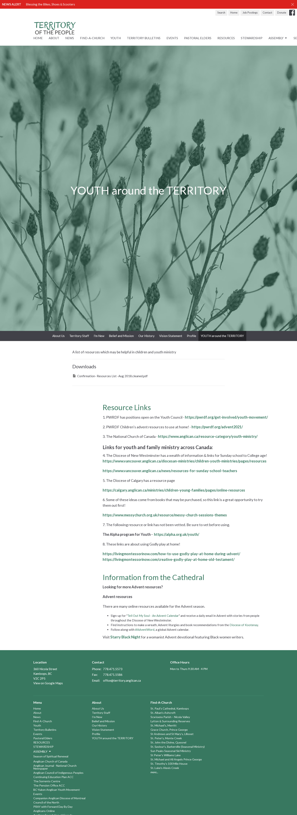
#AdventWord (144, 629)
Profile (191, 336)
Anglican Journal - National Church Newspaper (55, 767)
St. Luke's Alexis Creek (165, 768)
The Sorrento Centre (46, 781)
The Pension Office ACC (49, 785)
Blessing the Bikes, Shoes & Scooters (50, 4)
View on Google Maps (48, 683)
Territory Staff (79, 336)
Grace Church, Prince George (169, 729)
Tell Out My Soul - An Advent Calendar (153, 615)
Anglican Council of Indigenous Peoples (58, 772)
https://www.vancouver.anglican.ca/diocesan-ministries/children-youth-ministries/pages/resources (184, 461)
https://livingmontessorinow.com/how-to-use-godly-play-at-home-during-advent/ (171, 554)
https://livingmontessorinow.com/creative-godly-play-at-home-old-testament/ (169, 559)
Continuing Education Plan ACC (53, 777)
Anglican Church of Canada (50, 761)
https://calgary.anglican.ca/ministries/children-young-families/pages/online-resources (174, 490)
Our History (146, 336)
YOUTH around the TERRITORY (222, 336)
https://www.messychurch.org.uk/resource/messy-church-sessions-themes (165, 515)
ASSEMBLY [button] (40, 751)
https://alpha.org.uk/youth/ (176, 534)
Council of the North (46, 802)
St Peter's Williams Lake (166, 755)
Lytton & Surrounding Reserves (170, 721)
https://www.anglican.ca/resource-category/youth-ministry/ (208, 436)
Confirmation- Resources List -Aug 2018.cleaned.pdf (112, 376)
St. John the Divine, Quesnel (168, 742)
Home (233, 12)
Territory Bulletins (143, 38)
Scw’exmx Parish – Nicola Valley (170, 717)
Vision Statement (170, 336)
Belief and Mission (121, 336)
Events (172, 38)
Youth (116, 38)
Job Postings (250, 12)
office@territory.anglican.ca (122, 680)
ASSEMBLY (276, 38)
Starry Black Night (125, 637)
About (54, 38)
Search (221, 12)
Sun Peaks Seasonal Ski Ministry (171, 751)
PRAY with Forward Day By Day (53, 806)
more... (154, 772)
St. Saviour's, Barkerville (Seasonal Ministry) (178, 746)
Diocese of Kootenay (244, 625)
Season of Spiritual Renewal (50, 756)
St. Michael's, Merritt (164, 725)
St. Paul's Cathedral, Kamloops (170, 708)
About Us (58, 336)
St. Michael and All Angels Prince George (176, 759)
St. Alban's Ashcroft (163, 712)
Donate (281, 12)
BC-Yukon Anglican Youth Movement (56, 789)
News (69, 38)
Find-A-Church (92, 38)
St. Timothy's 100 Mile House (169, 763)
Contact (267, 12)
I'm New (99, 336)
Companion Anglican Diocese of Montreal (59, 798)
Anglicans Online (44, 811)
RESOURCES (226, 38)
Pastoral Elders (197, 38)
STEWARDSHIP (251, 38)
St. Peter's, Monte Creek (166, 738)
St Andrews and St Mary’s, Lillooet (172, 734)
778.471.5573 (112, 669)
